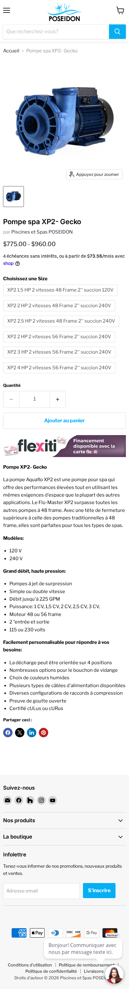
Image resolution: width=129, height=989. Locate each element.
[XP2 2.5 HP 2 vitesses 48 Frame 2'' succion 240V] (62, 328)
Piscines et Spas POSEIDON (42, 232)
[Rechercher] (117, 31)
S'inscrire (99, 890)
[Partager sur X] (19, 732)
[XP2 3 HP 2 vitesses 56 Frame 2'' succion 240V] (60, 359)
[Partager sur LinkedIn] (31, 732)
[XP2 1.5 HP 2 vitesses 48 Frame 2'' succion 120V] (61, 297)
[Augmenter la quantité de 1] (58, 399)
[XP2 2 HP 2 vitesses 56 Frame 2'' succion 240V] (60, 344)
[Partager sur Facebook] (8, 732)
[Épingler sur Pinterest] (43, 732)
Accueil (11, 51)
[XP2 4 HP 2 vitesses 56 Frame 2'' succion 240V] (60, 375)
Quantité (12, 385)
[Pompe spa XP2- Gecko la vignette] (13, 197)
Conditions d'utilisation (30, 964)
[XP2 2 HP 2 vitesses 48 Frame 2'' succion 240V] (60, 313)
